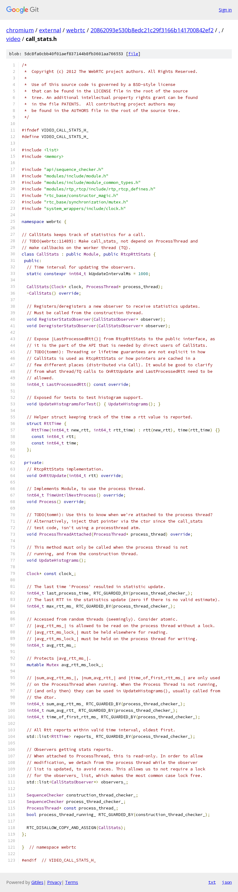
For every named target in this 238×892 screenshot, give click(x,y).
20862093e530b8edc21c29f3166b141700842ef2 (152, 30)
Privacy (54, 882)
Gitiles (37, 882)
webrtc (75, 30)
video (13, 38)
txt (212, 882)
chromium (20, 30)
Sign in (225, 10)
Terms (71, 882)
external (50, 30)
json (227, 882)
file (133, 53)
